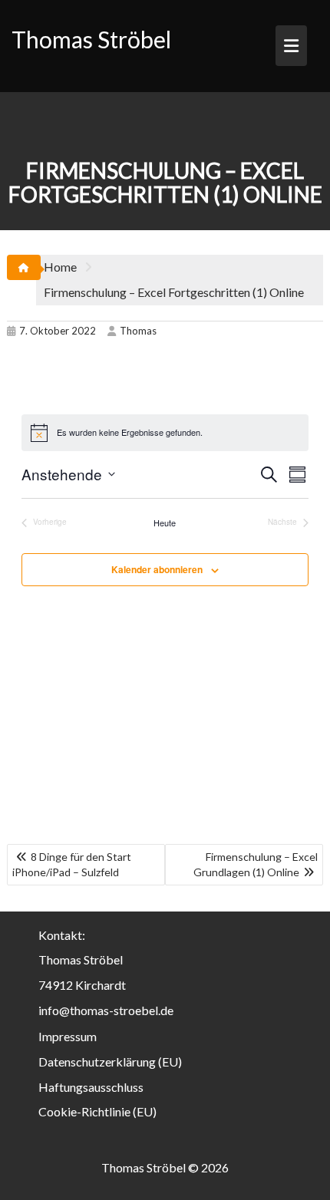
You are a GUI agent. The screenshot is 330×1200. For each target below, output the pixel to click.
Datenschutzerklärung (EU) (110, 1061)
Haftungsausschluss (91, 1087)
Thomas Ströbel (91, 39)
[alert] (165, 432)
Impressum (67, 1036)
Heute (164, 523)
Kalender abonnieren (157, 569)
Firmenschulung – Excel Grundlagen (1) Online (255, 864)
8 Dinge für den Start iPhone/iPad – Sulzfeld (71, 864)
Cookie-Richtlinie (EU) (97, 1111)
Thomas (138, 331)
